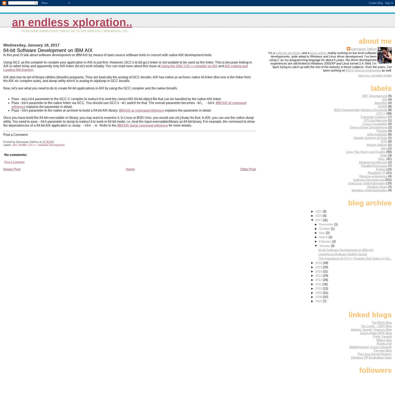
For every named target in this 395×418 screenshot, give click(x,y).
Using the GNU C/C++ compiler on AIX (189, 66)
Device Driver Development (368, 127)
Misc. (382, 159)
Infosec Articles (377, 145)
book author (318, 53)
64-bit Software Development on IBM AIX (345, 250)
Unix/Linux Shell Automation (367, 183)
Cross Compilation (374, 124)
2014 (319, 271)
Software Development (51, 145)
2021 (319, 211)
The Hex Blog (382, 350)
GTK (384, 141)
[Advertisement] (34, 200)
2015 (319, 267)
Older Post (248, 169)
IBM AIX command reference (141, 110)
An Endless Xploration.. (72, 22)
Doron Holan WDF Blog (376, 333)
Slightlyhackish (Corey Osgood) (370, 347)
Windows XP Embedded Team (371, 357)
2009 (319, 292)
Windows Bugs (377, 186)
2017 (319, 220)
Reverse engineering (373, 176)
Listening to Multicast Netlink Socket (342, 254)
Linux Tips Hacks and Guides (366, 152)
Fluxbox (381, 131)
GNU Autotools (377, 134)
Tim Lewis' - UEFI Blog (376, 326)
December (326, 224)
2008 (319, 297)
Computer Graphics (374, 117)
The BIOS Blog (382, 322)
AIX (15, 145)
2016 (319, 262)
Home (130, 169)
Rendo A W (384, 343)
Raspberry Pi (377, 172)
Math (383, 155)
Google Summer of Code (370, 138)
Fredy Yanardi (382, 336)
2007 (319, 301)
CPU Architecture (375, 120)
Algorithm (380, 103)
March (324, 237)
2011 (318, 284)
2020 (319, 215)
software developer (288, 53)
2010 (319, 288)
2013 (319, 275)
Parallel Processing (374, 165)
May (322, 232)
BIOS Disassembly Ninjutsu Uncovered (360, 110)
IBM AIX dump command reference (142, 125)
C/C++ (32, 145)
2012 (319, 280)
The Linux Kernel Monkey (374, 354)
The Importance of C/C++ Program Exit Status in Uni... (355, 258)
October (325, 228)
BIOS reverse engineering (363, 70)
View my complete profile (375, 75)
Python (381, 169)
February (325, 241)
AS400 (23, 145)
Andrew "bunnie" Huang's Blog (371, 329)
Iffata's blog (384, 340)
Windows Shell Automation (369, 190)
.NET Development (374, 96)
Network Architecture (373, 162)
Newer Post (11, 169)
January (325, 245)
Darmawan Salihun (363, 49)
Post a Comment (14, 162)
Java (384, 148)
